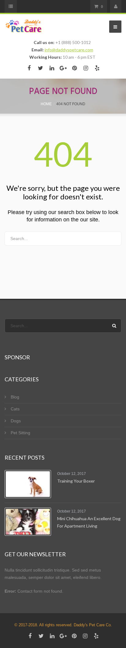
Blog (15, 396)
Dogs (16, 420)
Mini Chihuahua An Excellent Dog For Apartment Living (88, 522)
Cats (15, 408)
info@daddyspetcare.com (69, 49)
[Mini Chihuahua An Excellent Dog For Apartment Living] (28, 522)
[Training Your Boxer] (28, 484)
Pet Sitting (20, 432)
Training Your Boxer (76, 480)
